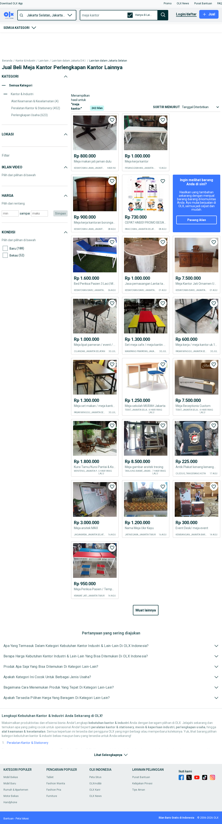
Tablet (50, 777)
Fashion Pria (53, 789)
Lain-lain (44, 60)
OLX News (95, 796)
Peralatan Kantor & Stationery (27, 742)
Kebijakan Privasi (142, 783)
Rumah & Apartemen (15, 789)
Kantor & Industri (25, 60)
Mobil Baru (9, 783)
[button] (11, 3)
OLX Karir (94, 789)
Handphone (10, 802)
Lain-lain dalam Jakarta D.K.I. (69, 60)
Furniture (51, 796)
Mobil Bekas (10, 777)
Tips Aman (138, 789)
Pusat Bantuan (141, 777)
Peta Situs (95, 777)
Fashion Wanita (55, 783)
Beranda (7, 60)
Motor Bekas (11, 796)
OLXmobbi (95, 783)
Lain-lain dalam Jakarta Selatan (108, 60)
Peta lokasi (22, 818)
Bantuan (8, 818)
